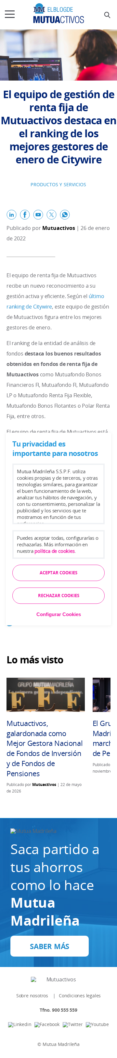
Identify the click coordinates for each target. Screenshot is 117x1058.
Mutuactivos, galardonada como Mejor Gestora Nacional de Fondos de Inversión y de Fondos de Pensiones (44, 748)
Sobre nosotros (32, 995)
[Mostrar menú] (10, 13)
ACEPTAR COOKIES (58, 573)
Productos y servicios (58, 184)
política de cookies (54, 551)
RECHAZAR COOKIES (58, 596)
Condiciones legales (80, 995)
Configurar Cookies (58, 614)
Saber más (49, 946)
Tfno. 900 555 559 (58, 1010)
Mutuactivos (58, 228)
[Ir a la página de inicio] (58, 13)
